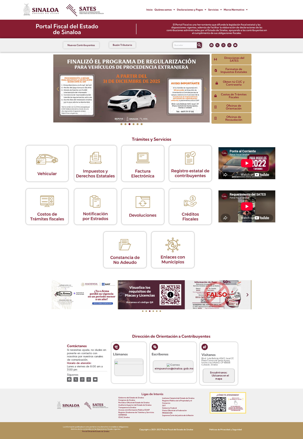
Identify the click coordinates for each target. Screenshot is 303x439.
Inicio (149, 9)
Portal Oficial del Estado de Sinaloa (95, 431)
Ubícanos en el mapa (220, 377)
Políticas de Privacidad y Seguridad (225, 429)
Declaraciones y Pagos (190, 9)
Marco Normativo (234, 9)
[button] (165, 10)
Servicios (213, 9)
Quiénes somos (163, 9)
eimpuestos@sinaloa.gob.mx (174, 368)
